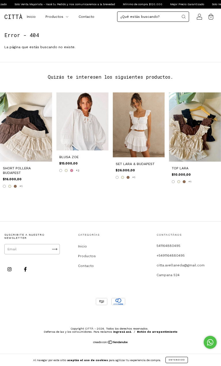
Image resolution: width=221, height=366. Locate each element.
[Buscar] (183, 17)
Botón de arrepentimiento (157, 331)
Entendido (177, 360)
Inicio (31, 17)
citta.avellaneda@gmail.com (181, 265)
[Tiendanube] (111, 343)
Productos (54, 17)
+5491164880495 (171, 255)
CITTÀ (13, 16)
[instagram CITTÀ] (10, 269)
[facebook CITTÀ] (25, 269)
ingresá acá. (122, 331)
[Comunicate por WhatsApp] (210, 342)
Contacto (86, 17)
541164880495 (168, 246)
